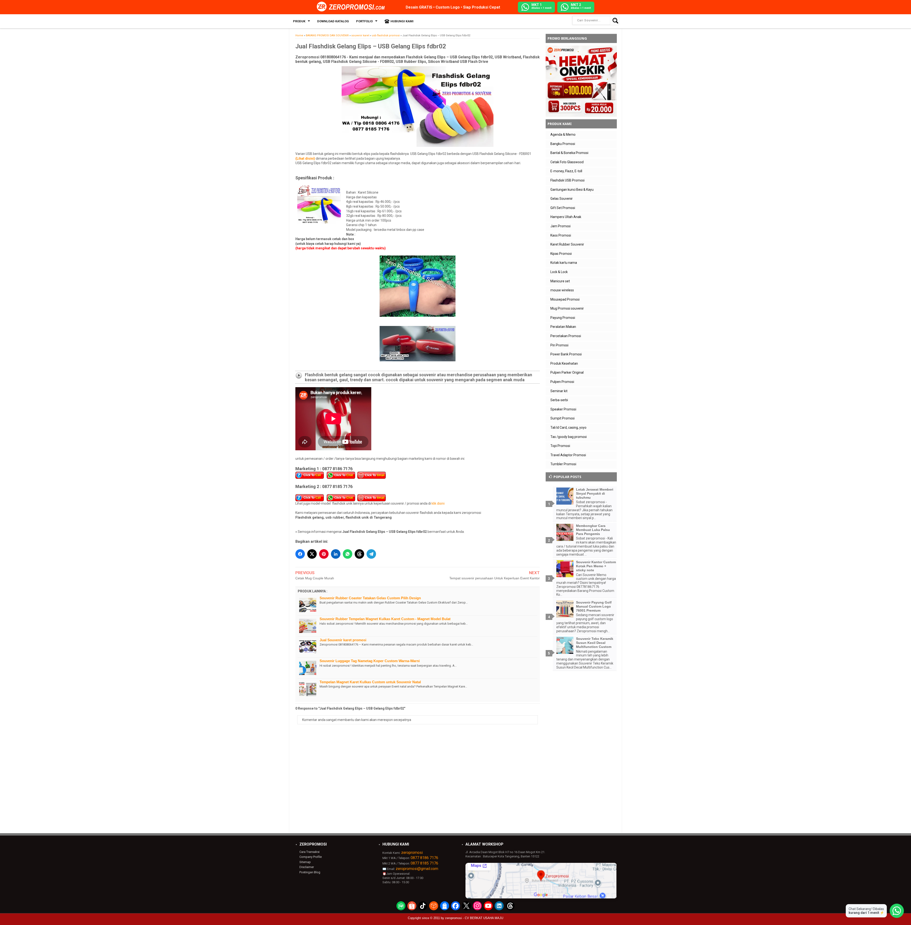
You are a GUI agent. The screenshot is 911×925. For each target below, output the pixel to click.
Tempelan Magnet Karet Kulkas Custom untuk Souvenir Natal (370, 682)
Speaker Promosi (563, 409)
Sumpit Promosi (562, 418)
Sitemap (305, 862)
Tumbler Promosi (563, 464)
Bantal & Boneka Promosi (569, 153)
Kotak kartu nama (563, 263)
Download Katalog (333, 21)
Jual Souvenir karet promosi (343, 640)
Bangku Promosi (562, 144)
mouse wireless (562, 290)
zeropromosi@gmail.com (417, 868)
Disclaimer (306, 867)
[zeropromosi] (352, 7)
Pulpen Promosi (562, 382)
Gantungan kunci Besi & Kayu (572, 189)
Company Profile (310, 857)
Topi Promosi (560, 446)
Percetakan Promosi (565, 336)
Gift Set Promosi (562, 208)
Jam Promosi (560, 226)
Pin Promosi (559, 345)
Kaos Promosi (560, 235)
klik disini (438, 503)
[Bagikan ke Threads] (359, 554)
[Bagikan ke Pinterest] (324, 554)
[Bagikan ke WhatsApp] (347, 554)
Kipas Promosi (561, 254)
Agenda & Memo (563, 134)
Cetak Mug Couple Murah (314, 578)
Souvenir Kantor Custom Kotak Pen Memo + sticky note (596, 566)
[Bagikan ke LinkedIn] (335, 554)
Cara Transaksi (309, 852)
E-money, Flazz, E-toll (566, 171)
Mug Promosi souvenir (567, 308)
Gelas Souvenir (561, 198)
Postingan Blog (309, 872)
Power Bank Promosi (566, 354)
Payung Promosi (562, 318)
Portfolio (364, 21)
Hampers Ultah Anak (565, 217)
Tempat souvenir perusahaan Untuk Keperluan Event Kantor (494, 578)
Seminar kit (558, 391)
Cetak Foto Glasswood (567, 162)
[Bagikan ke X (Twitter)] (312, 554)
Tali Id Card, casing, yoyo (568, 427)
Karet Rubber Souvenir (567, 244)
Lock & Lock (559, 272)
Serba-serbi (559, 400)
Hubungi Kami (402, 21)
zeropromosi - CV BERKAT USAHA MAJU (474, 918)
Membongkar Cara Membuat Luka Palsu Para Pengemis (593, 530)
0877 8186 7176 (424, 857)
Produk (299, 21)
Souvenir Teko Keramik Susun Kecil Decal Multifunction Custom (594, 643)
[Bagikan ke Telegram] (371, 554)
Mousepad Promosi (565, 299)
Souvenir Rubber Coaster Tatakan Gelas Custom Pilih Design (370, 598)
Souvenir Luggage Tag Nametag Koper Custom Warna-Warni (370, 661)
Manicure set (560, 281)
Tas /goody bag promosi (568, 437)
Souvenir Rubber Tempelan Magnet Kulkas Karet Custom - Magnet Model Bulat (385, 619)
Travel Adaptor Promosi (568, 455)
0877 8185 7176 (424, 863)
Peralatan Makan (563, 327)
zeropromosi (412, 852)
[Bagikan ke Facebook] (300, 554)
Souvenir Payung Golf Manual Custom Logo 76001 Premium (594, 606)
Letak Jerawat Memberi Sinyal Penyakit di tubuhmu (594, 493)
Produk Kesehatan (564, 363)
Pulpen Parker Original (567, 372)
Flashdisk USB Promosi (567, 180)
